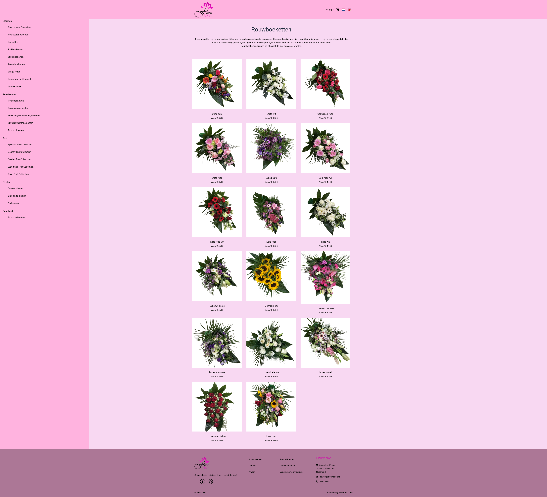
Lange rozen (14, 71)
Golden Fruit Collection (19, 159)
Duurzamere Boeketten (19, 27)
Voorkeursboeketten (18, 34)
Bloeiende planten (17, 195)
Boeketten (13, 42)
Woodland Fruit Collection (20, 166)
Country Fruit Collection (19, 152)
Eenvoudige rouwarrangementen (24, 115)
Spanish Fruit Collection (19, 144)
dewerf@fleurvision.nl (329, 477)
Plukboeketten (15, 49)
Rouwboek (8, 211)
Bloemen (7, 21)
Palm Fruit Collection (18, 174)
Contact (252, 465)
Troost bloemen (16, 130)
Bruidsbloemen (287, 459)
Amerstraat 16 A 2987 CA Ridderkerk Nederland (325, 468)
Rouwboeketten (16, 100)
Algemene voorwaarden (291, 472)
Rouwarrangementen (18, 108)
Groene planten (15, 188)
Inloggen (329, 9)
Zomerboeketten (16, 64)
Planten (6, 182)
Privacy (252, 472)
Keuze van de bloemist (19, 79)
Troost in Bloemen (17, 217)
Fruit (5, 138)
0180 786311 (325, 481)
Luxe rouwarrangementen (20, 123)
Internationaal (14, 86)
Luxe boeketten (16, 57)
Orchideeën (13, 203)
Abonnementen (287, 465)
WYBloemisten (346, 492)
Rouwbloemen (10, 94)
